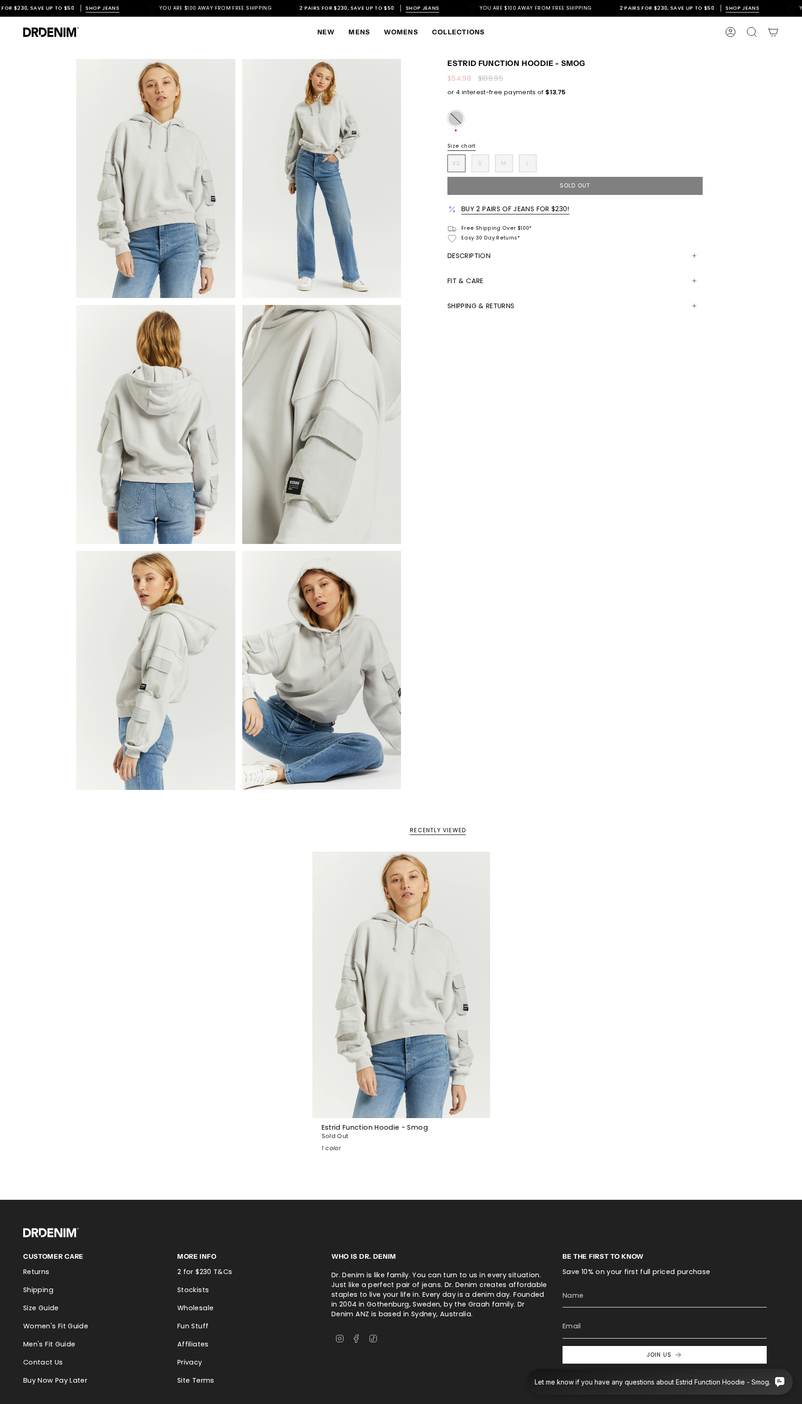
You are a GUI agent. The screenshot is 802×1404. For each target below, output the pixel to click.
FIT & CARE (465, 280)
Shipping (38, 1289)
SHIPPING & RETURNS (480, 306)
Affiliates (193, 1344)
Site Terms (195, 1380)
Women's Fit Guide (55, 1326)
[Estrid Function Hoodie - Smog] (401, 985)
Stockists (193, 1289)
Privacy (189, 1362)
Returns (36, 1271)
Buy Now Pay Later (55, 1380)
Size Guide (41, 1308)
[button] (359, 32)
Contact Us (43, 1362)
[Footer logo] (51, 1232)
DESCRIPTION (469, 255)
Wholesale (195, 1308)
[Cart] (773, 32)
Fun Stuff (192, 1326)
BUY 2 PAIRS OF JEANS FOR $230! (515, 209)
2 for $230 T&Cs (204, 1271)
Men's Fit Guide (49, 1344)
